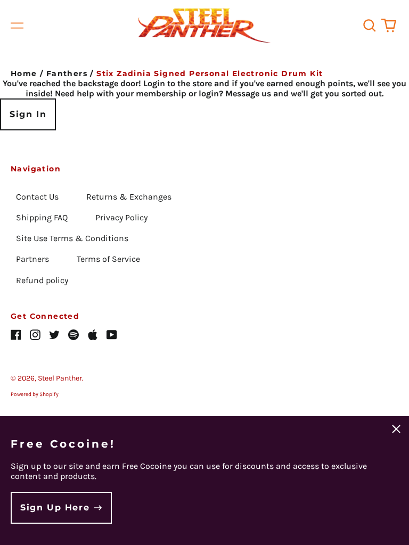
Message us (248, 93)
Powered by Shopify (35, 394)
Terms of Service (108, 259)
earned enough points (309, 83)
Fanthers (66, 73)
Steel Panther (60, 378)
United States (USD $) (349, 390)
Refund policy (42, 280)
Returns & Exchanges (128, 197)
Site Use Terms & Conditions (72, 238)
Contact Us (37, 197)
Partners (32, 259)
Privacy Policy (121, 217)
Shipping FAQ (42, 217)
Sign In (28, 114)
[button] (369, 25)
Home (24, 73)
